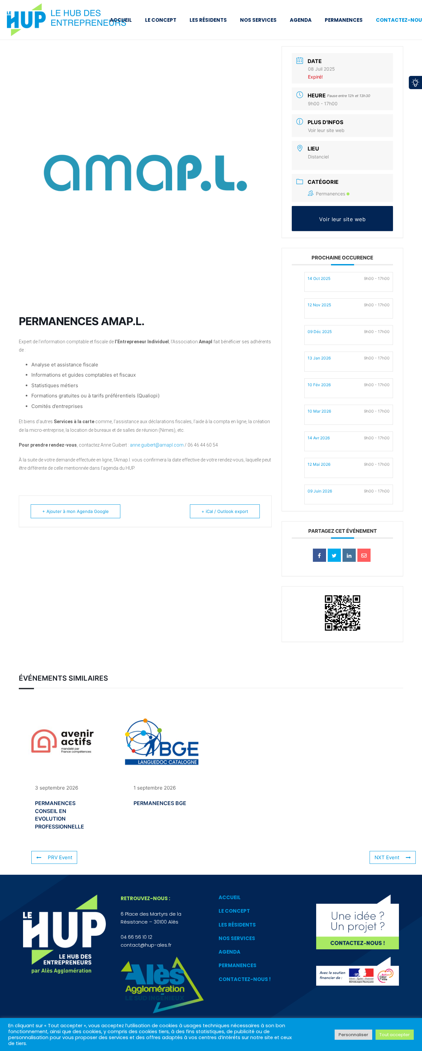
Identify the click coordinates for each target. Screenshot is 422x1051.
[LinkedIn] (349, 555)
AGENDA (229, 951)
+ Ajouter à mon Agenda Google (75, 511)
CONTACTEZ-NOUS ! (245, 979)
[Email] (364, 555)
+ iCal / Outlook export (224, 511)
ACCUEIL (230, 897)
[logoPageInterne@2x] (74, 19)
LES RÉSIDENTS (237, 924)
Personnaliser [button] (353, 1035)
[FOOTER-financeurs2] (357, 971)
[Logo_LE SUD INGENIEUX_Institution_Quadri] (162, 985)
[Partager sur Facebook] (319, 555)
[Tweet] (334, 555)
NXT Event (387, 857)
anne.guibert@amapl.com (157, 445)
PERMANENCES (237, 965)
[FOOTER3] (357, 922)
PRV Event (60, 857)
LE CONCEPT (234, 910)
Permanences (330, 193)
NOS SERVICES (237, 938)
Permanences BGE (160, 803)
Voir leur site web (326, 130)
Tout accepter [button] (394, 1035)
